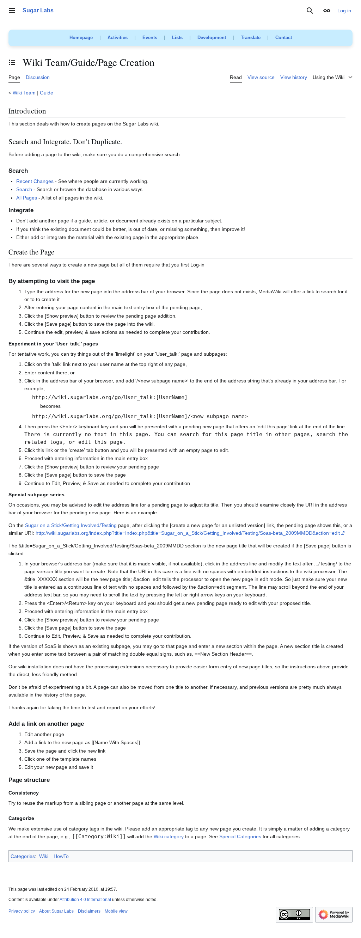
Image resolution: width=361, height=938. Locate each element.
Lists (177, 37)
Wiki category (169, 836)
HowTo (61, 856)
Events (149, 37)
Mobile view (116, 911)
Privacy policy (21, 911)
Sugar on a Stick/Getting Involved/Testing (71, 525)
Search (24, 189)
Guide (46, 93)
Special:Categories (240, 836)
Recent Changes (35, 181)
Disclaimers (89, 911)
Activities (118, 37)
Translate (251, 37)
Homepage (81, 37)
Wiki (43, 856)
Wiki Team (24, 93)
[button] (12, 10)
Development (211, 37)
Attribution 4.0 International (85, 899)
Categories (23, 856)
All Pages (26, 198)
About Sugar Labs (56, 911)
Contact (283, 37)
